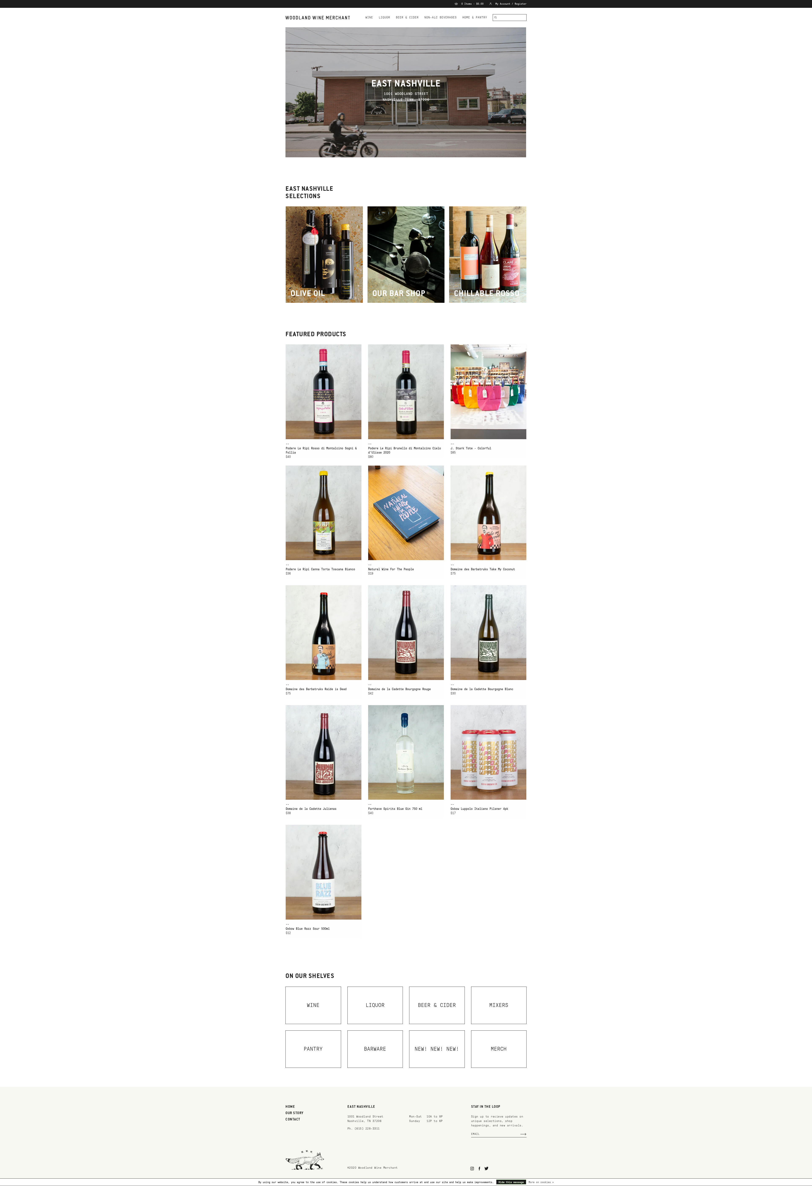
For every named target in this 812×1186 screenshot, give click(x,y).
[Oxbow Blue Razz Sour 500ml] (323, 872)
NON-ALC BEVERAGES (440, 17)
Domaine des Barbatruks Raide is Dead (316, 689)
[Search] (496, 17)
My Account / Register (510, 3)
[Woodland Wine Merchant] (319, 17)
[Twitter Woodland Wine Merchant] (486, 1168)
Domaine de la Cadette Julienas (311, 808)
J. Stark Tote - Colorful (471, 448)
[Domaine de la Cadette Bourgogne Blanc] (488, 632)
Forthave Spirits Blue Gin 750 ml (395, 808)
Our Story (294, 1113)
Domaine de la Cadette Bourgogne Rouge (399, 689)
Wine (369, 17)
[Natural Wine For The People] (406, 512)
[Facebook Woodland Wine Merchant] (479, 1168)
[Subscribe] (523, 1134)
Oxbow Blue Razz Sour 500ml (308, 928)
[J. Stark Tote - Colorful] (488, 391)
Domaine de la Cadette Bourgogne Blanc (482, 689)
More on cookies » (541, 1182)
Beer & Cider (407, 17)
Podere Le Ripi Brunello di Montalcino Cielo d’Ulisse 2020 (404, 450)
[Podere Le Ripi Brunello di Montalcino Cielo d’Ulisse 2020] (406, 391)
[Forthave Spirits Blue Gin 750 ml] (406, 752)
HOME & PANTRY (474, 17)
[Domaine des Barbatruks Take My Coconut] (488, 512)
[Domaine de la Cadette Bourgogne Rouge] (406, 632)
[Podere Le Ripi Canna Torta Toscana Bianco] (323, 512)
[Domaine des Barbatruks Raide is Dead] (323, 632)
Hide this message (511, 1182)
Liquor (384, 17)
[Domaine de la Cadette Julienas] (323, 752)
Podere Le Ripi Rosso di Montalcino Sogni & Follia (321, 450)
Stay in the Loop (486, 1107)
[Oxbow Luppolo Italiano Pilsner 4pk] (488, 752)
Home (290, 1107)
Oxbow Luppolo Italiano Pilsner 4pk (479, 808)
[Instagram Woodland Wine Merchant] (472, 1168)
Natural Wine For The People (391, 569)
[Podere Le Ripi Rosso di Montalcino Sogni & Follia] (323, 391)
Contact (292, 1120)
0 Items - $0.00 (472, 3)
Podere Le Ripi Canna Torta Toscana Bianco (320, 569)
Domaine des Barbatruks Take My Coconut (483, 569)
